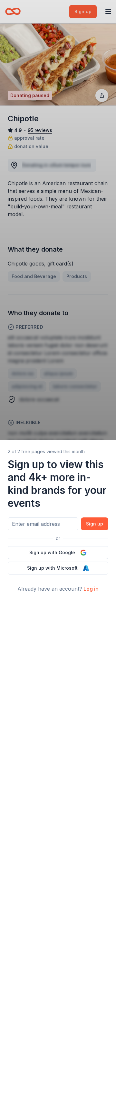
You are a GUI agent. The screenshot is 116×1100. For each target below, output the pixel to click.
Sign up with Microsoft (52, 568)
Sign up (94, 523)
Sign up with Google (52, 552)
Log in (91, 588)
